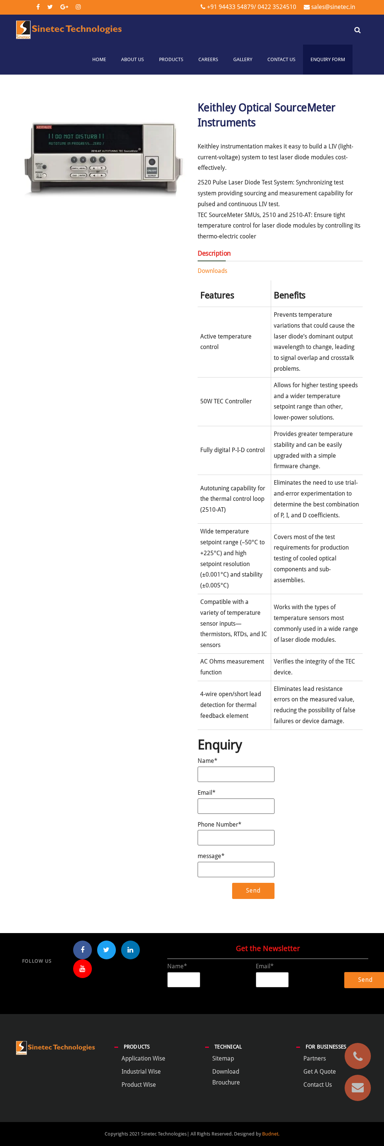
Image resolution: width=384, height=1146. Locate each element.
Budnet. (270, 1134)
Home (99, 59)
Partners (314, 1058)
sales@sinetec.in (333, 6)
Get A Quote (319, 1071)
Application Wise (143, 1058)
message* (211, 856)
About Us (132, 59)
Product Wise (139, 1084)
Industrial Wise (141, 1071)
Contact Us (281, 59)
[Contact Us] (358, 1088)
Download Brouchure (226, 1077)
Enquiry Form (327, 59)
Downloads (212, 270)
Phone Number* (220, 824)
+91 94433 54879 (230, 6)
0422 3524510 (276, 6)
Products (171, 59)
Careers (208, 59)
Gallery (242, 59)
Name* (208, 760)
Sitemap (223, 1058)
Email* (207, 792)
